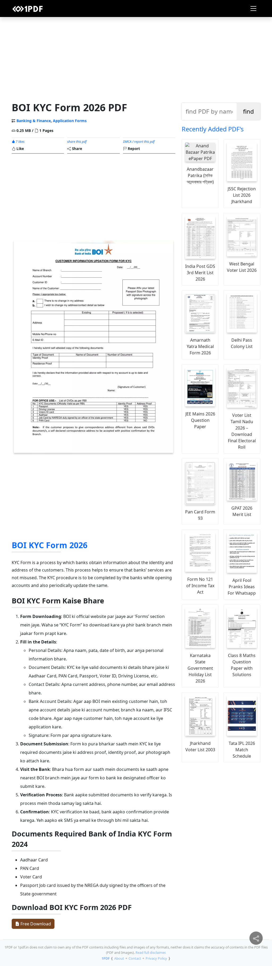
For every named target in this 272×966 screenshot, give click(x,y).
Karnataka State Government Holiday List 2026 (200, 668)
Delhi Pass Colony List (242, 343)
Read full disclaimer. (150, 952)
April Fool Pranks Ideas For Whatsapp (242, 586)
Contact (135, 958)
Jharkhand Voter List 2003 (200, 746)
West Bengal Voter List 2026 (242, 267)
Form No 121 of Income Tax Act (200, 585)
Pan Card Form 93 (200, 515)
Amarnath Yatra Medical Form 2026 (200, 346)
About (119, 958)
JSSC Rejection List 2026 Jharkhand (242, 195)
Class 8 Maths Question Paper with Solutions (242, 664)
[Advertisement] (136, 58)
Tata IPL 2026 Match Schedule (242, 749)
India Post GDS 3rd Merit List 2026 (200, 272)
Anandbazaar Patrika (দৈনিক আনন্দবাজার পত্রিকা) (200, 175)
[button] (253, 8)
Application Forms (70, 120)
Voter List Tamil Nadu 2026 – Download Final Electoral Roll (242, 431)
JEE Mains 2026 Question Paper (200, 420)
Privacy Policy (156, 958)
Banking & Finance (33, 120)
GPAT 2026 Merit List (241, 511)
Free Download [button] (35, 924)
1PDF (105, 958)
